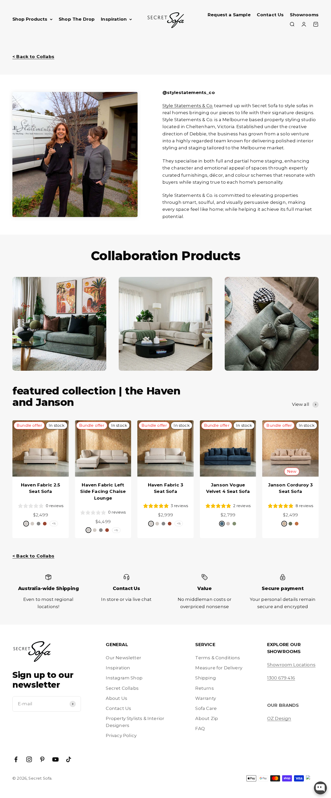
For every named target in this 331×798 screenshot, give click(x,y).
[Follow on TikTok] (68, 759)
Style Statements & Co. (187, 105)
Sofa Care (206, 708)
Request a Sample (229, 14)
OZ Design (279, 718)
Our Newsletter (123, 657)
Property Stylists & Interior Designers (135, 722)
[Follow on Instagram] (29, 759)
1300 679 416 (281, 677)
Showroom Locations (291, 664)
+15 (54, 523)
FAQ (200, 728)
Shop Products (29, 19)
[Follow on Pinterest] (42, 759)
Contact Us (270, 14)
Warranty (205, 698)
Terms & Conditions (217, 657)
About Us (116, 698)
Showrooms (304, 14)
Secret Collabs (122, 688)
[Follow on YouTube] (55, 759)
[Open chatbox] (320, 787)
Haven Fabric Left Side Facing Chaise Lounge (103, 491)
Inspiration (114, 19)
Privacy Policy (121, 735)
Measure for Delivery (218, 667)
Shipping (205, 677)
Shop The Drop (77, 19)
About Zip (206, 718)
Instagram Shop (124, 677)
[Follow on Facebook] (15, 759)
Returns (204, 688)
